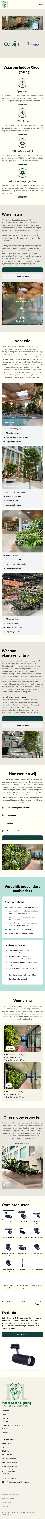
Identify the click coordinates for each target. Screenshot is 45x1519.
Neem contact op (22, 276)
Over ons (5, 1422)
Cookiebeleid (6, 1502)
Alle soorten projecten (9, 1458)
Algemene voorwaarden (10, 1495)
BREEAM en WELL (8, 1454)
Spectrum (5, 1447)
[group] (22, 1167)
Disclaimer (5, 1506)
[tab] (8, 1216)
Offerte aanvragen (8, 1439)
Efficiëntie (5, 1451)
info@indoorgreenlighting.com (17, 1482)
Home (4, 1414)
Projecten (5, 1432)
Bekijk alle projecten (22, 1143)
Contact (4, 1436)
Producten (5, 1418)
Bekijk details (22, 1334)
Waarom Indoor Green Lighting (12, 1425)
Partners (5, 1429)
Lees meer (22, 104)
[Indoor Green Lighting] (5, 4)
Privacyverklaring (8, 1499)
